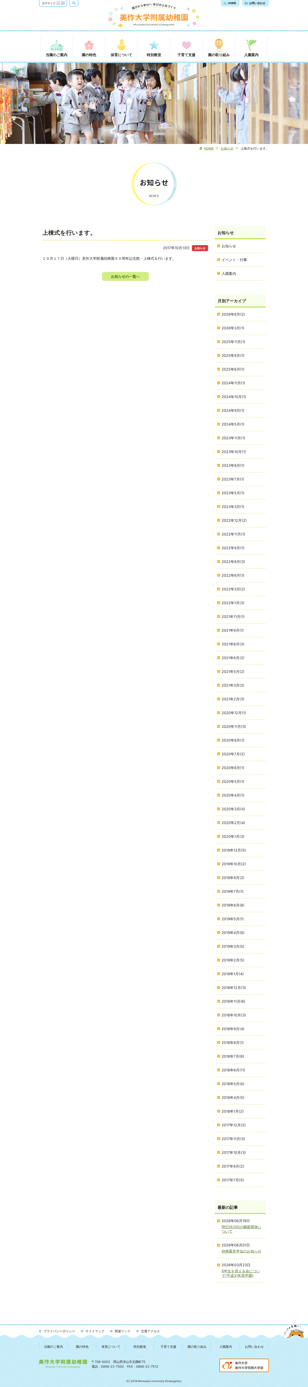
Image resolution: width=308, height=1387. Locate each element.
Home (209, 148)
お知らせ (227, 148)
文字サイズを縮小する (58, 3)
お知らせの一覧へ (125, 276)
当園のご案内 (53, 1346)
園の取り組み (197, 1346)
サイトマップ (94, 1331)
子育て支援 (168, 1346)
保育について (110, 1346)
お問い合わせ (254, 1346)
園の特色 (82, 1346)
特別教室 (139, 1346)
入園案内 (225, 1346)
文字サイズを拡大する (62, 3)
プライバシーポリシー (59, 1331)
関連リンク (123, 1331)
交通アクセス (150, 1331)
